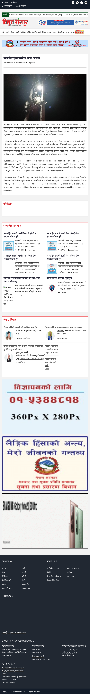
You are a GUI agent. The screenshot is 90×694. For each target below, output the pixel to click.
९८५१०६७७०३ (6, 655)
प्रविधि (29, 32)
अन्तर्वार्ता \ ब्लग (51, 32)
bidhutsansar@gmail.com (16, 676)
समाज (67, 32)
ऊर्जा (7, 32)
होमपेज (4, 568)
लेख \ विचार (61, 32)
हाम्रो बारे (69, 572)
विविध (44, 32)
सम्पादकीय (74, 32)
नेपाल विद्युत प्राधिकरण (54, 576)
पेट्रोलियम (23, 32)
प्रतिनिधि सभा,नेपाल (53, 568)
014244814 (12, 679)
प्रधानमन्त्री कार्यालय (73, 568)
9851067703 (10, 682)
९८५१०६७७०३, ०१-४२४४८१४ (41, 659)
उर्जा (23, 568)
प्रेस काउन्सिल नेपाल (53, 580)
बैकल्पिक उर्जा (6, 580)
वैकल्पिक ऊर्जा (36, 32)
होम (3, 32)
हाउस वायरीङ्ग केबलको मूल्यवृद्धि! (40, 14)
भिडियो (49, 572)
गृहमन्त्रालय (70, 576)
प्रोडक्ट (12, 32)
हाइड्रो (17, 32)
